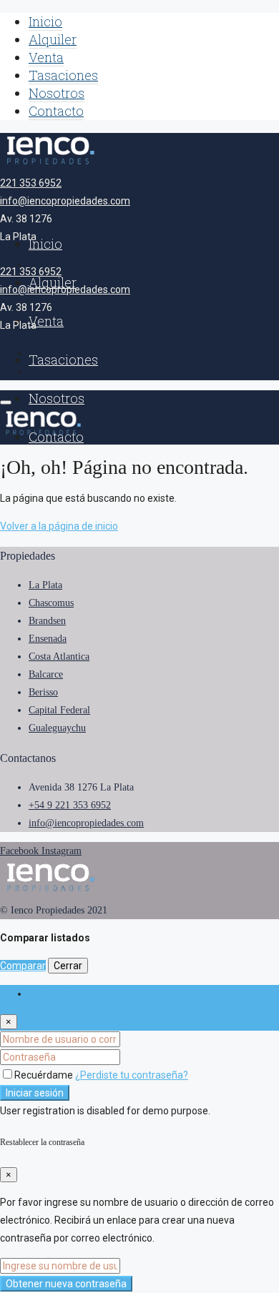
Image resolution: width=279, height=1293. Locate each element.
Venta (46, 57)
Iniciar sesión (35, 1093)
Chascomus (51, 603)
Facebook (20, 851)
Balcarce (46, 674)
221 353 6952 (31, 183)
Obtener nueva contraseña (66, 1283)
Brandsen (47, 620)
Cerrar (68, 965)
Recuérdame (44, 1075)
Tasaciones (63, 75)
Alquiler (53, 39)
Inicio (45, 21)
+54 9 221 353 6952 (70, 805)
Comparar (23, 965)
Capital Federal (59, 710)
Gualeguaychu (57, 728)
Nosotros (56, 92)
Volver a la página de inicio (59, 526)
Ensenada (48, 638)
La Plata (45, 585)
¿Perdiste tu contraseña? (131, 1075)
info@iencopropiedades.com (65, 201)
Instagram (61, 851)
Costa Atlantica (59, 656)
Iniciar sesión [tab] (58, 993)
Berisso (43, 692)
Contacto (56, 110)
